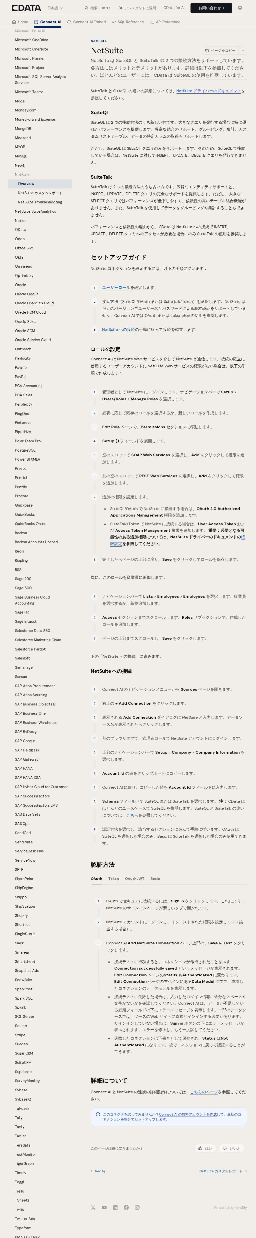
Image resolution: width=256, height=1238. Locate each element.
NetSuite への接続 (118, 329)
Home (23, 21)
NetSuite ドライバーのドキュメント (208, 90)
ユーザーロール (116, 287)
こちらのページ (204, 1092)
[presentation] (44, 633)
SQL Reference (131, 21)
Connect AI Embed (89, 21)
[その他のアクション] (242, 50)
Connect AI (50, 21)
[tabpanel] (169, 982)
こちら (132, 815)
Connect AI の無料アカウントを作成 (188, 1114)
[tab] (96, 878)
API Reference (168, 21)
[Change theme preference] (240, 8)
